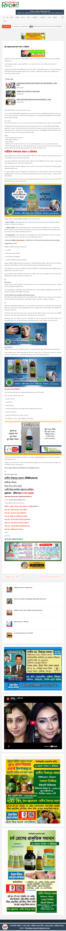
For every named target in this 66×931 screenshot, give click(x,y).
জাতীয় (11, 17)
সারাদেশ (22, 17)
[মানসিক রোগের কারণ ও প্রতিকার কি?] (9, 624)
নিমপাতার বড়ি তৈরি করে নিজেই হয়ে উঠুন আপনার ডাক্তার (50, 577)
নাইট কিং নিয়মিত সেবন (40, 457)
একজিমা (12, 506)
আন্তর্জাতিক (35, 17)
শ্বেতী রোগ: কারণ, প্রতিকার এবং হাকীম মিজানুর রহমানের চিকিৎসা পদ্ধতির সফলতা (30, 599)
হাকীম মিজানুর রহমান (14, 478)
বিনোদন (49, 17)
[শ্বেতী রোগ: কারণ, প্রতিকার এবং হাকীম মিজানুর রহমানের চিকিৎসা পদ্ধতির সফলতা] (9, 601)
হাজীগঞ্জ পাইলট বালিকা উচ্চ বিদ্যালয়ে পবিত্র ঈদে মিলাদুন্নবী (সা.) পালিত (23, 26)
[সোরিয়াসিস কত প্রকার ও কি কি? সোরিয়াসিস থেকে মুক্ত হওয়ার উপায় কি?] (9, 612)
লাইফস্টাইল (42, 17)
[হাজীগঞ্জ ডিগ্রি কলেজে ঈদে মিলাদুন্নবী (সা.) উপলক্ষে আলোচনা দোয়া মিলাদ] (43, 26)
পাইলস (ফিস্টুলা (22, 506)
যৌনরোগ (16, 506)
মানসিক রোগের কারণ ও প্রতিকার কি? (21, 621)
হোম (4, 17)
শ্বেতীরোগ (7, 506)
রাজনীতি (17, 17)
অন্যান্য (4, 21)
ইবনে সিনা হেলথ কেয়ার (13, 486)
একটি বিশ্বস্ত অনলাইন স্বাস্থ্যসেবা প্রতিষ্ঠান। (19, 489)
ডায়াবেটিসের (31, 506)
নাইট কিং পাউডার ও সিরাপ (18, 240)
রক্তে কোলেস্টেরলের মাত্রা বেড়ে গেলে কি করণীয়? (23, 633)
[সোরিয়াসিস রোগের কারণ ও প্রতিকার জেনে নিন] (9, 589)
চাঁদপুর (28, 17)
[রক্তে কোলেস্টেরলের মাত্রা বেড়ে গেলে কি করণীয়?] (9, 635)
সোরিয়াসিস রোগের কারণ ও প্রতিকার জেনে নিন (23, 587)
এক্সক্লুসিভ (55, 17)
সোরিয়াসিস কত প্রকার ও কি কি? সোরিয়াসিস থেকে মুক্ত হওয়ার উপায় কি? (28, 610)
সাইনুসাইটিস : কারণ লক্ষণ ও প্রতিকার (12, 577)
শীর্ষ (7, 17)
